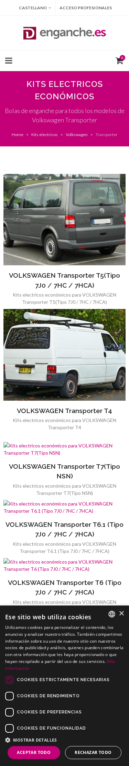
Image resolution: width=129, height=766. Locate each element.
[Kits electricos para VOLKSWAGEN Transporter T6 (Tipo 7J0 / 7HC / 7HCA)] (65, 565)
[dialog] (64, 686)
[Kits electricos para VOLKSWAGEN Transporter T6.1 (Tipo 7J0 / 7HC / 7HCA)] (65, 507)
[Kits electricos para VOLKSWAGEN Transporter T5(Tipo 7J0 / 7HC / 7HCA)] (65, 219)
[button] (64, 739)
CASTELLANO (33, 7)
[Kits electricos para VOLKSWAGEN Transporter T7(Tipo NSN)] (65, 449)
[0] (118, 59)
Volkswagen (77, 134)
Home (17, 134)
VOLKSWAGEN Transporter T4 (64, 410)
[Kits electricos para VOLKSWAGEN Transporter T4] (65, 355)
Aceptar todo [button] (34, 752)
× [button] (121, 613)
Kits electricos (44, 134)
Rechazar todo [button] (93, 752)
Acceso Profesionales (86, 7)
